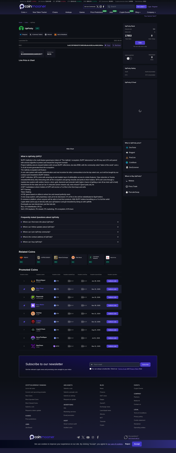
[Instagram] (100, 6)
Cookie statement (139, 420)
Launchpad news (105, 410)
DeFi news (103, 396)
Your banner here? (150, 16)
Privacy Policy (134, 369)
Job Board (28, 427)
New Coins (28, 396)
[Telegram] (78, 437)
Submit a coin (29, 407)
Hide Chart (70, 149)
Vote (140, 43)
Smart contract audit (70, 424)
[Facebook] (103, 7)
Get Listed (140, 6)
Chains (55, 12)
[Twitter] (98, 7)
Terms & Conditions (140, 413)
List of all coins (30, 388)
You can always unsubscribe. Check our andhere (117, 369)
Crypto (102, 425)
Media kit (137, 400)
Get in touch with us (133, 438)
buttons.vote (112, 281)
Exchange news (105, 407)
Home (20, 22)
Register (155, 6)
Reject (127, 444)
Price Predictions (96, 12)
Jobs (111, 12)
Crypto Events (125, 12)
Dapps (102, 399)
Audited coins (68, 427)
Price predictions (30, 419)
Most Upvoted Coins (31, 399)
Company (150, 12)
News (101, 388)
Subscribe (145, 364)
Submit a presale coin (71, 392)
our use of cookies (115, 444)
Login (149, 6)
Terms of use (122, 369)
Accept (137, 444)
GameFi (102, 403)
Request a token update (33, 410)
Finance (102, 392)
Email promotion (69, 415)
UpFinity (32, 22)
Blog (137, 12)
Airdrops (68, 12)
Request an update (70, 399)
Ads (65, 408)
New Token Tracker (40, 12)
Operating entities (139, 427)
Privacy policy (138, 416)
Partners (136, 397)
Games (82, 12)
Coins (23, 12)
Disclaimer (137, 424)
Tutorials (102, 421)
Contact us (137, 404)
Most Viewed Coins (31, 403)
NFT (101, 418)
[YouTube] (88, 437)
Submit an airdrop (69, 396)
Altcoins (102, 414)
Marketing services (70, 411)
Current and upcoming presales (35, 392)
